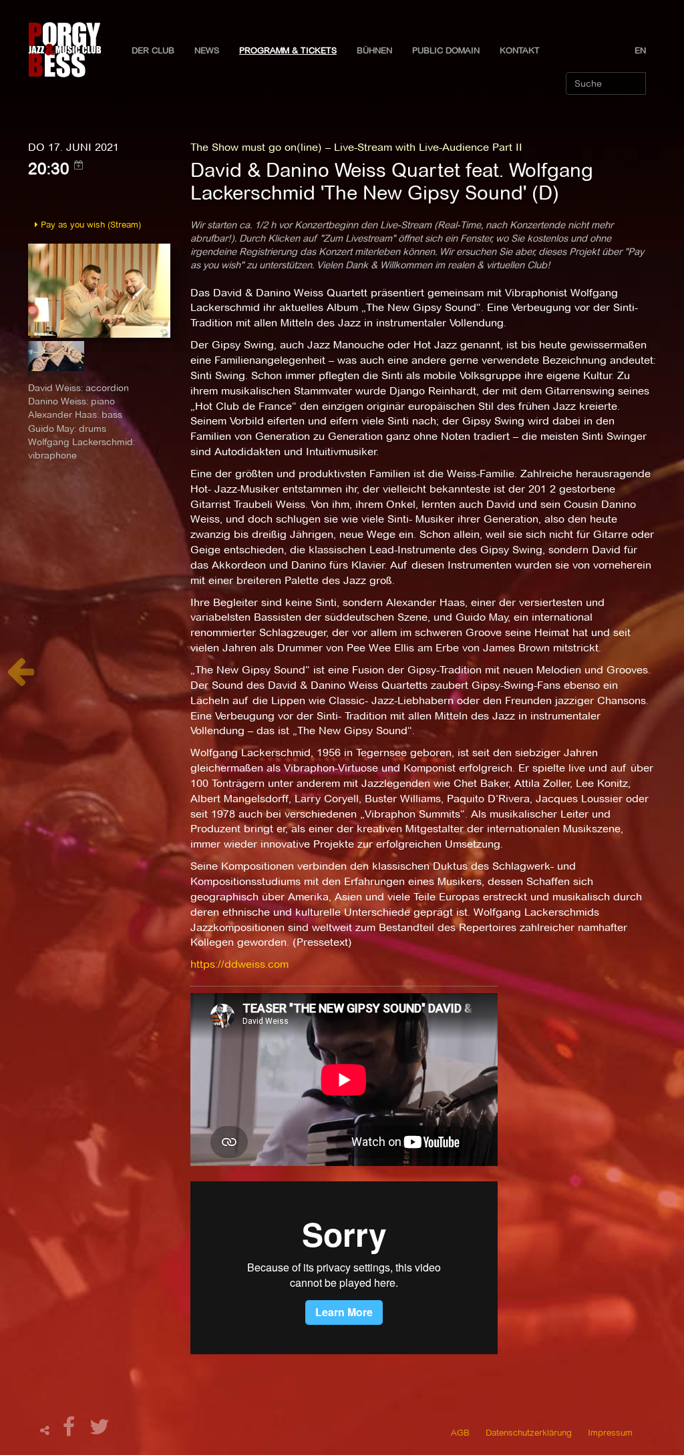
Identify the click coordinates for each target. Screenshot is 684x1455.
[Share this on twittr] (100, 1430)
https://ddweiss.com (239, 964)
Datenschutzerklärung (529, 1432)
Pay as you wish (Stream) (89, 224)
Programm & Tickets (288, 50)
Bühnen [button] (374, 50)
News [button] (206, 50)
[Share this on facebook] (70, 1430)
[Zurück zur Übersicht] (20, 678)
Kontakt (520, 50)
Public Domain (446, 50)
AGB (460, 1432)
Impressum (610, 1432)
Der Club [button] (153, 50)
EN (640, 50)
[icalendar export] (78, 165)
